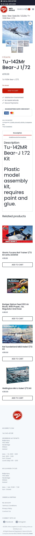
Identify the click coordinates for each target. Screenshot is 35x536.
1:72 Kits (6, 57)
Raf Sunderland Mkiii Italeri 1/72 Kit (17, 347)
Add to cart (13, 91)
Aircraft (17, 122)
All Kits (23, 122)
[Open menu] (33, 9)
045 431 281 (9, 433)
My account (6, 503)
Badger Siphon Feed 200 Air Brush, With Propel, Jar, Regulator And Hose (15, 306)
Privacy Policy (7, 508)
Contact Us (6, 511)
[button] (30, 23)
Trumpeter (8, 126)
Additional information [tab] (17, 137)
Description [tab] (17, 133)
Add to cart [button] (17, 264)
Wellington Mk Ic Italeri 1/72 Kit (16, 388)
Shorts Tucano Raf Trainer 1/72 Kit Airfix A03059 (17, 253)
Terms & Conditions (9, 506)
